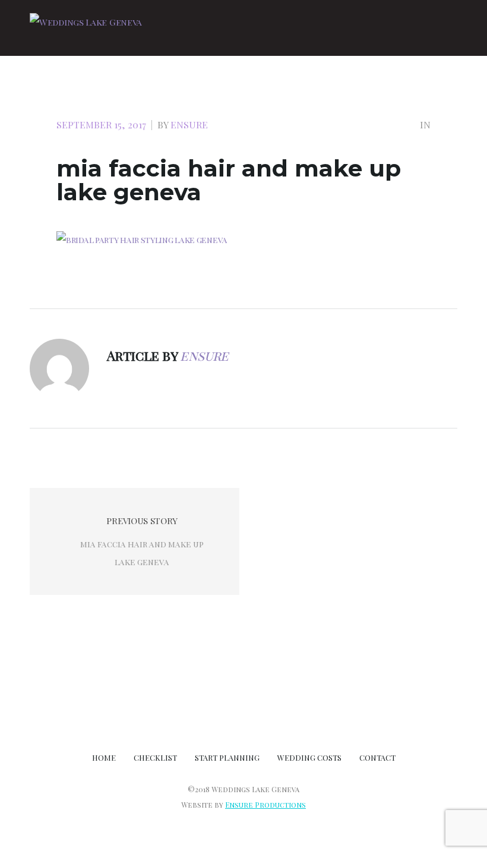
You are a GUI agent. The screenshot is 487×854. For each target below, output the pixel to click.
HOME (104, 757)
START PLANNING (227, 757)
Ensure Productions (265, 804)
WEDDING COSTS (309, 757)
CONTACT (377, 757)
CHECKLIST (155, 757)
